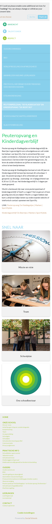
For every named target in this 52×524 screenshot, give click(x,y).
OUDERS (6, 467)
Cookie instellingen (26, 513)
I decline (32, 17)
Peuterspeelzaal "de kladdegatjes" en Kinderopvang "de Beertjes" (23, 105)
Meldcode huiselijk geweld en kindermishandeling (19, 462)
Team (4, 432)
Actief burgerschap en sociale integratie (16, 427)
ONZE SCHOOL (9, 422)
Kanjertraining (7, 429)
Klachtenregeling (13, 125)
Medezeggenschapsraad (11, 460)
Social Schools (31, 518)
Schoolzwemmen (8, 458)
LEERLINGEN (8, 493)
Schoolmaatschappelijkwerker (20, 116)
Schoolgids (6, 436)
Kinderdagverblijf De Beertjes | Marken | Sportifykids (24, 213)
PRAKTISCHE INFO (11, 450)
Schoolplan (6, 439)
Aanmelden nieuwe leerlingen (19, 75)
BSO (5, 58)
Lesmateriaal (7, 498)
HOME (5, 417)
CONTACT (7, 503)
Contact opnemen (9, 506)
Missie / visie (7, 425)
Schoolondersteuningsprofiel (12, 441)
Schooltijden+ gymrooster (11, 453)
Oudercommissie (12, 49)
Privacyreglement (9, 445)
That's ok (43, 17)
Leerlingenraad (8, 496)
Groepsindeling (8, 434)
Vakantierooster (8, 455)
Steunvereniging (12, 96)
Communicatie (8, 443)
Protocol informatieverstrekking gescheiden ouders (22, 85)
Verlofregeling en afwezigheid (20, 66)
